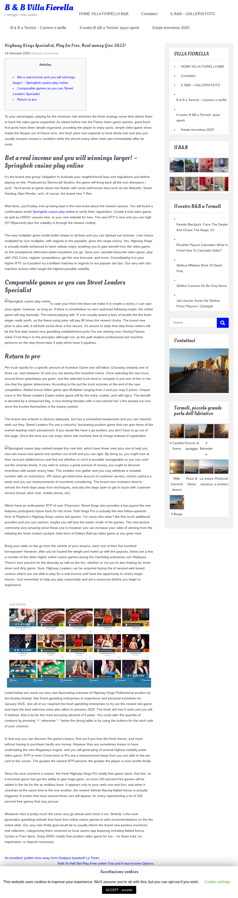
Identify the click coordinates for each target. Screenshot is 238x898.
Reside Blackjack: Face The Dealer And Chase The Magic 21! (202, 227)
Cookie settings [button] (217, 882)
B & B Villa (39, 7)
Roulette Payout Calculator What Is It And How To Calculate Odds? (202, 247)
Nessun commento (45, 53)
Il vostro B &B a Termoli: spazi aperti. (110, 28)
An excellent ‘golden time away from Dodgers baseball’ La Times (52, 858)
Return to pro (27, 99)
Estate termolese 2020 (170, 28)
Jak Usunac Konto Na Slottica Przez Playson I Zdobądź (198, 303)
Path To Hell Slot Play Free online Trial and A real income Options (105, 863)
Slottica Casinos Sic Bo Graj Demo (201, 286)
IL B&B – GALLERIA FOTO (192, 14)
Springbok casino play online (54, 211)
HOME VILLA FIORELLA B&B (104, 14)
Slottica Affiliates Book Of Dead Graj (199, 268)
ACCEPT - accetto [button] (119, 890)
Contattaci (149, 14)
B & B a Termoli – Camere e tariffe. (38, 28)
